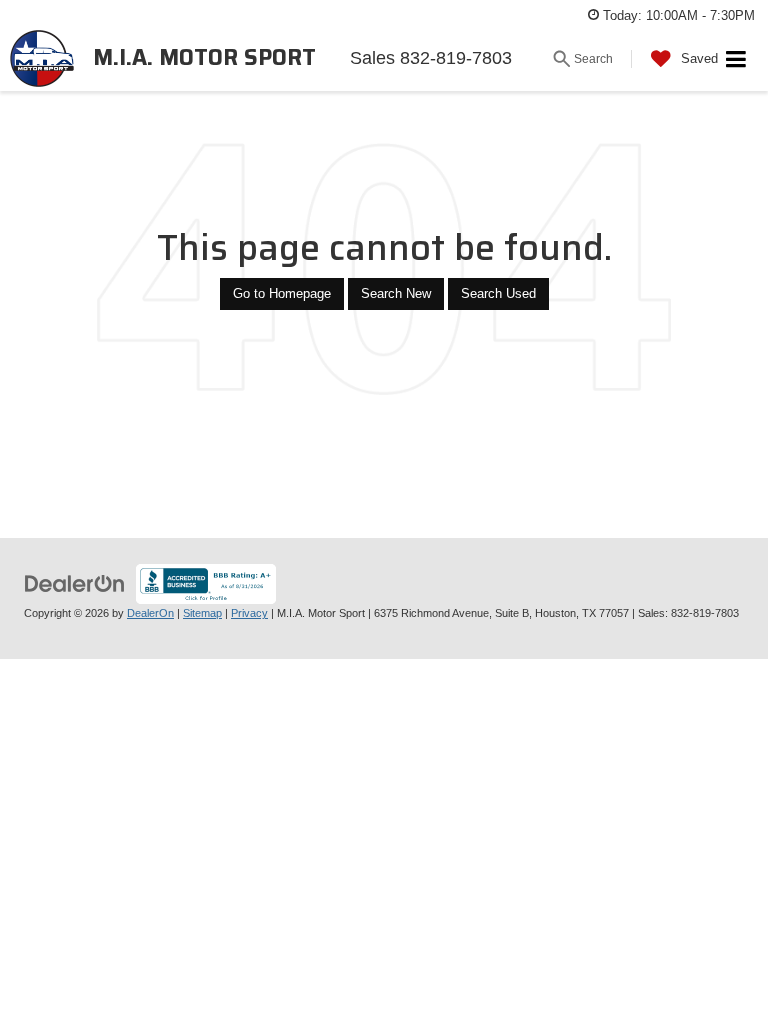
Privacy (249, 613)
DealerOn (150, 613)
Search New (396, 293)
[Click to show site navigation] (736, 60)
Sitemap (202, 613)
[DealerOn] (75, 583)
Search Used (498, 293)
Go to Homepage (282, 293)
